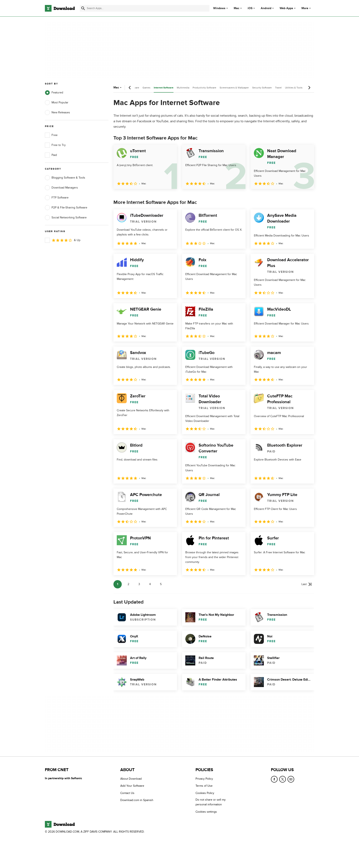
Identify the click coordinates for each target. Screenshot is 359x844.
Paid (54, 155)
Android (266, 8)
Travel (278, 87)
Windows (219, 8)
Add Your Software (132, 786)
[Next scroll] (309, 88)
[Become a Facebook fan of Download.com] (274, 779)
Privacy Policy (204, 778)
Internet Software (163, 87)
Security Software (262, 87)
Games (146, 87)
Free (55, 135)
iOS (250, 8)
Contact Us (127, 793)
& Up (77, 240)
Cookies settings (206, 811)
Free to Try (59, 145)
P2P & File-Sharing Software (69, 207)
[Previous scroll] (130, 88)
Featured (57, 92)
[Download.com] (60, 8)
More (304, 8)
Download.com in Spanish (136, 800)
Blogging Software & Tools (68, 177)
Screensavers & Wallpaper (234, 87)
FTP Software (60, 197)
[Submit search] (83, 8)
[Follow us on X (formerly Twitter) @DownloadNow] (282, 779)
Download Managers (65, 187)
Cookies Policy (204, 793)
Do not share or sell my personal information (210, 802)
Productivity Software (204, 87)
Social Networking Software (69, 217)
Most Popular (60, 102)
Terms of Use (204, 786)
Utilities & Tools (293, 87)
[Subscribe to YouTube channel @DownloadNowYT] (291, 779)
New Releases (61, 112)
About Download (131, 778)
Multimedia (183, 87)
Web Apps (286, 8)
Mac (236, 8)
